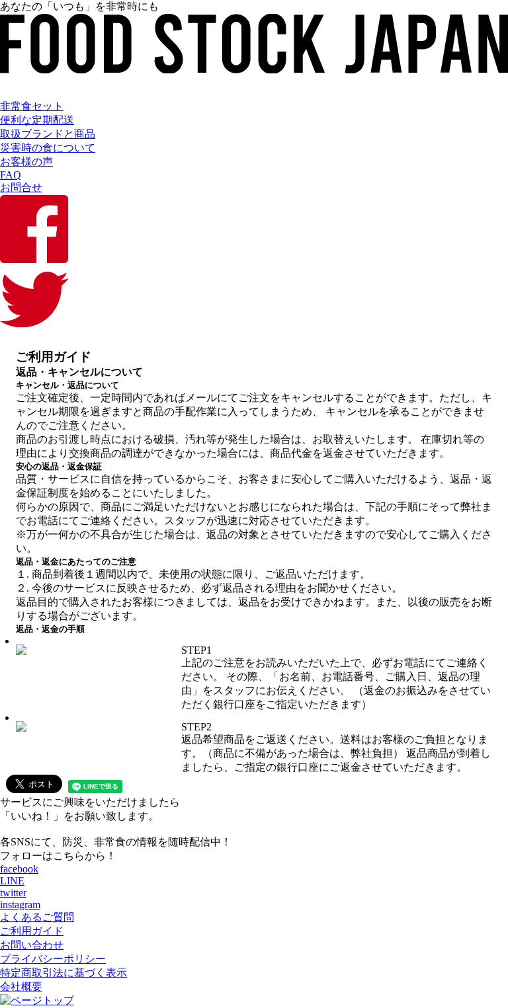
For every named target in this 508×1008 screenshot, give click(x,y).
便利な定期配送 (37, 120)
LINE (12, 880)
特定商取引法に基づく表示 (63, 972)
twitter (13, 892)
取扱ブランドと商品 (47, 133)
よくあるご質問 (37, 917)
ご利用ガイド (32, 931)
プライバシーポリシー (53, 958)
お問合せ (21, 187)
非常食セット (32, 106)
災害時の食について (47, 147)
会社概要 (21, 986)
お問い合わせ (32, 944)
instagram (20, 904)
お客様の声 (26, 161)
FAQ (10, 174)
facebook (19, 868)
